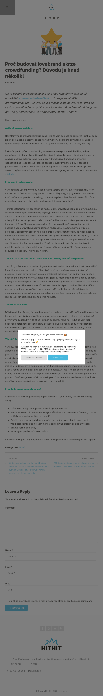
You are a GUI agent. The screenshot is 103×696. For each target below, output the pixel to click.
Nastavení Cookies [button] (34, 357)
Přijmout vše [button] (58, 357)
